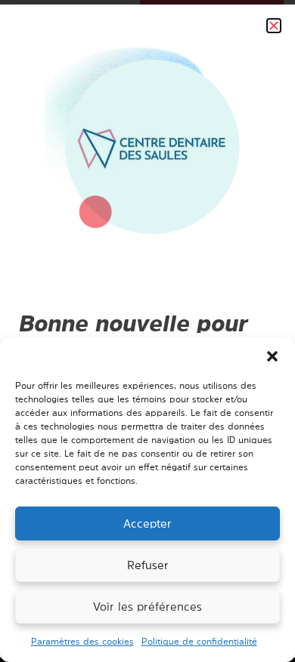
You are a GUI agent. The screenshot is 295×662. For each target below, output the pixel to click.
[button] (272, 356)
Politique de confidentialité (199, 641)
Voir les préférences (147, 606)
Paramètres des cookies (82, 641)
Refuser (148, 565)
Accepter (147, 523)
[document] (147, 331)
